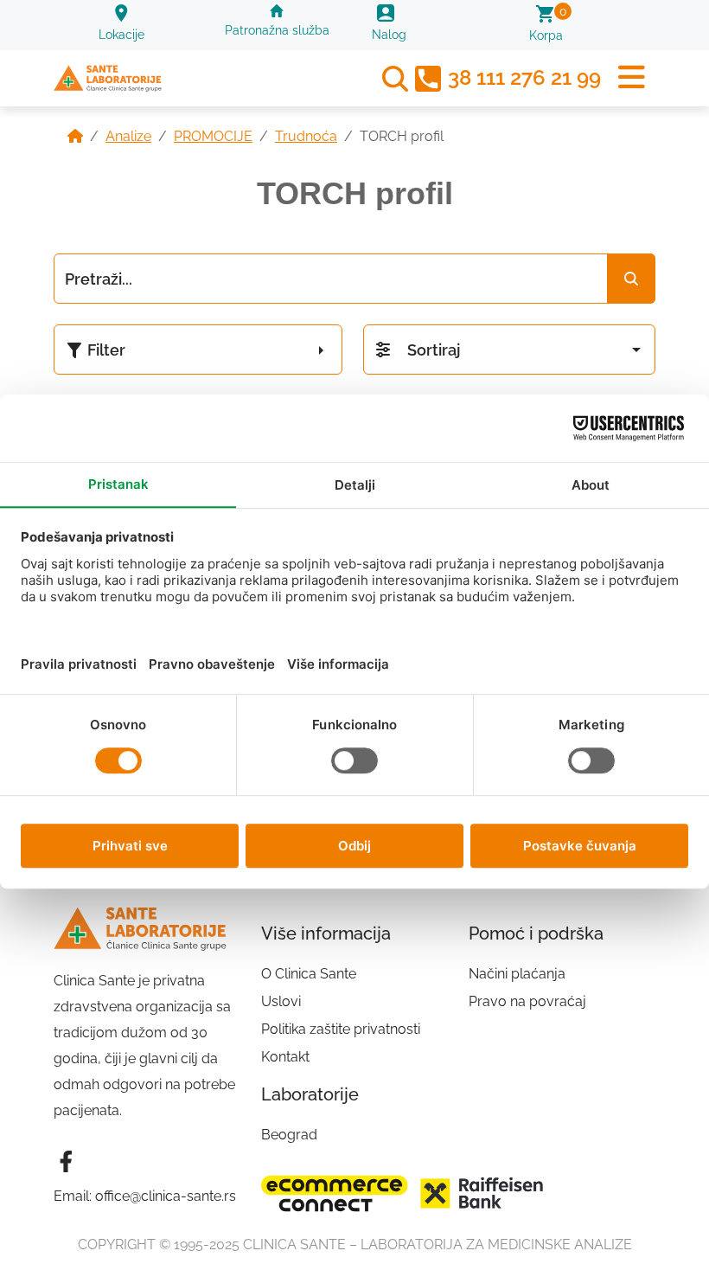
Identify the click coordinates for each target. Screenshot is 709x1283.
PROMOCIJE (213, 136)
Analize (128, 136)
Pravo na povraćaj (527, 1001)
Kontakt (285, 1057)
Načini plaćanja (517, 973)
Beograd (289, 1134)
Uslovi (281, 1001)
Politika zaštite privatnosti (340, 1029)
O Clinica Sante (308, 973)
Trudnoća (306, 136)
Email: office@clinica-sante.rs (145, 1196)
